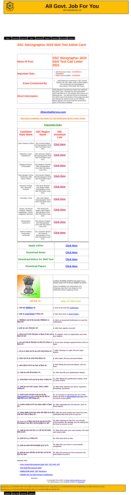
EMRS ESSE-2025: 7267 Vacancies (33, 471)
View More (34, 478)
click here (81, 482)
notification (74, 308)
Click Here (71, 245)
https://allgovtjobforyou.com (76, 480)
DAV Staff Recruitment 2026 (30, 468)
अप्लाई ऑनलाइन (30, 314)
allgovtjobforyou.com (25, 396)
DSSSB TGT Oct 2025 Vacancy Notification (36, 475)
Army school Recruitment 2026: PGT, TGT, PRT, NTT (40, 464)
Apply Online (74, 314)
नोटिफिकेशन (29, 308)
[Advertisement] (66, 25)
